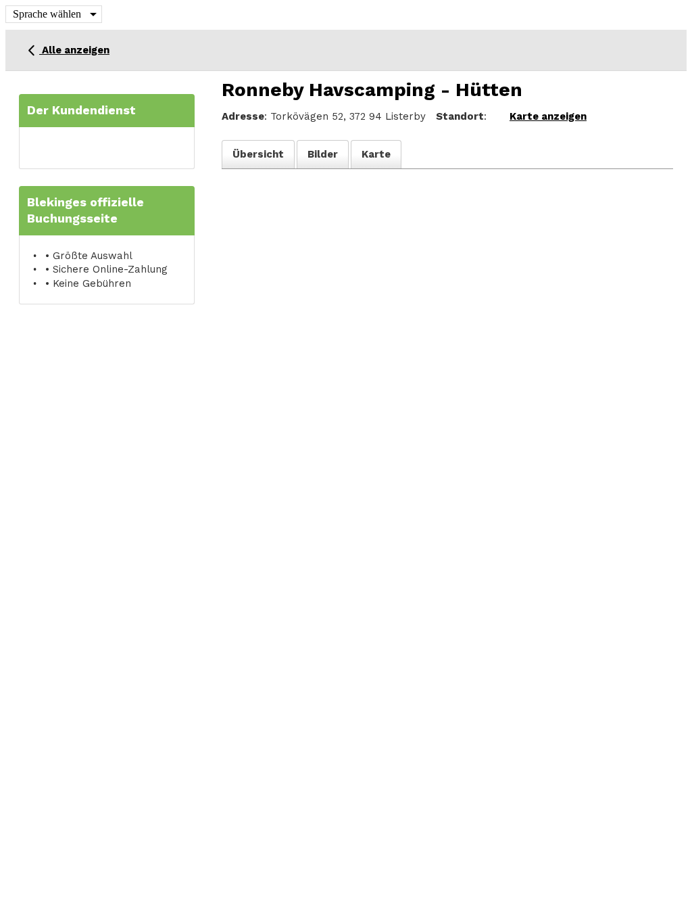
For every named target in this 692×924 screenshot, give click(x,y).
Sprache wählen (47, 14)
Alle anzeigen (74, 50)
